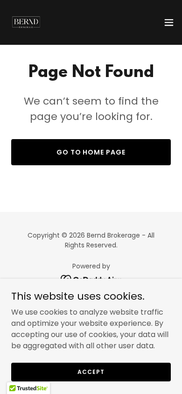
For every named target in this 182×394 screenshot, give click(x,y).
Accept (90, 371)
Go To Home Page (91, 152)
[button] (169, 22)
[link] (26, 22)
